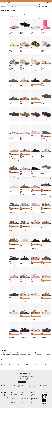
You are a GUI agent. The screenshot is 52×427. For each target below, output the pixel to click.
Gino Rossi (2, 361)
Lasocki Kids (2, 365)
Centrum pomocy (13, 402)
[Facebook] (6, 395)
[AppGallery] (44, 403)
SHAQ (18, 364)
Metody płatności (13, 399)
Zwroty (12, 395)
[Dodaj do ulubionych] (18, 18)
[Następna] (50, 1)
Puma (27, 365)
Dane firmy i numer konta (24, 395)
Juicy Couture (36, 364)
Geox (1, 364)
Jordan (35, 361)
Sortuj (10, 14)
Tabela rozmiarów (33, 394)
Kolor (18, 14)
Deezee (10, 361)
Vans (9, 364)
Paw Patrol (44, 365)
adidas (35, 365)
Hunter (27, 364)
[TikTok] (8, 395)
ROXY (44, 361)
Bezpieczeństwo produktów (34, 398)
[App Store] (44, 401)
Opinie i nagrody (33, 402)
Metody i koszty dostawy (14, 394)
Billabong (19, 361)
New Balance (44, 364)
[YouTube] (4, 395)
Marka (23, 14)
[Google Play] (44, 400)
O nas (22, 394)
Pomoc (50, 2)
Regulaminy (22, 402)
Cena (20, 14)
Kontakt (12, 403)
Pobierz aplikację (47, 2)
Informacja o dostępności (34, 399)
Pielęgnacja (32, 395)
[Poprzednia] (2, 1)
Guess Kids (19, 365)
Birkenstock (10, 365)
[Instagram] (1, 395)
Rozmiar (15, 14)
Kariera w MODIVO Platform (24, 398)
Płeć (26, 14)
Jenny (27, 361)
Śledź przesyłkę (13, 398)
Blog (43, 2)
